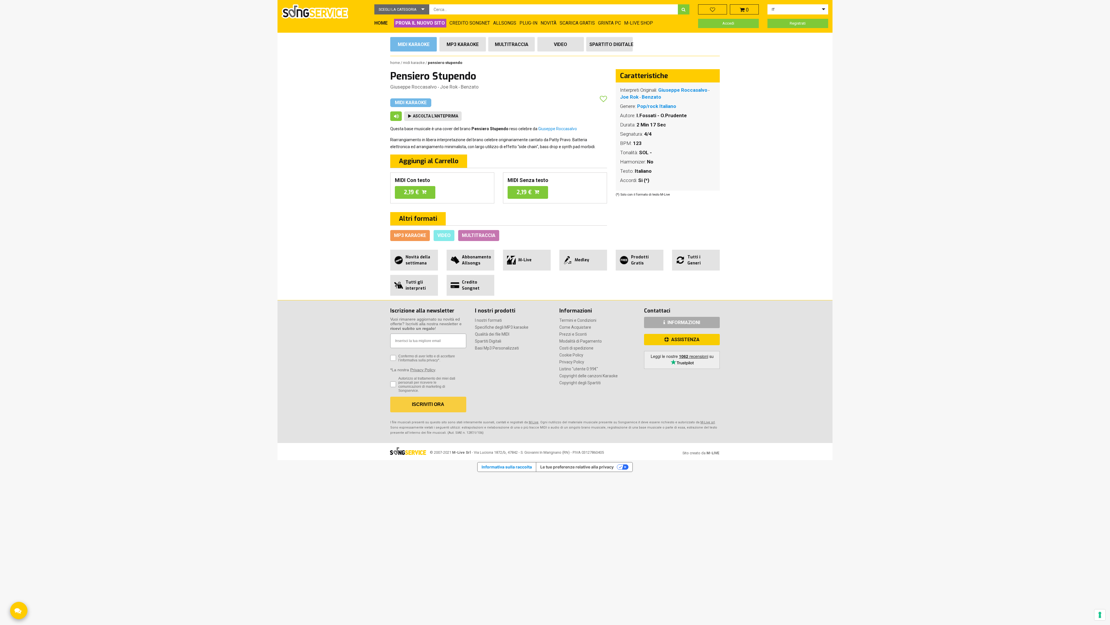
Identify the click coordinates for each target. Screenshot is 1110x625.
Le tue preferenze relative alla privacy (577, 466)
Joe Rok (449, 87)
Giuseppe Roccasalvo (413, 87)
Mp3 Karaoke (463, 44)
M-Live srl (707, 422)
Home (395, 62)
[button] (401, 9)
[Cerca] (683, 9)
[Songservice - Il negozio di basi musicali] (315, 11)
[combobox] (553, 9)
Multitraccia (511, 44)
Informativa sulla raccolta (507, 466)
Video (560, 44)
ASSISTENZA (685, 339)
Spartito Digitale (611, 44)
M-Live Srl (461, 452)
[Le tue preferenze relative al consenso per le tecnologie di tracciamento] (1099, 614)
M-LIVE (712, 453)
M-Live (534, 422)
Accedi (728, 23)
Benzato (470, 87)
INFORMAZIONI (683, 322)
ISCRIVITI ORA (428, 404)
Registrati (798, 23)
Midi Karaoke (414, 44)
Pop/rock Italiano (656, 106)
